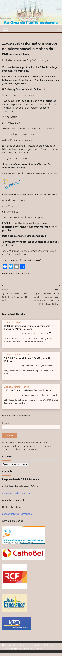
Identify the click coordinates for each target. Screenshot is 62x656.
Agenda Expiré (21, 273)
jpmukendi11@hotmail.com (16, 493)
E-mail (6, 423)
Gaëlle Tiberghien (41, 60)
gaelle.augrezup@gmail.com (17, 514)
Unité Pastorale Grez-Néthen (36, 645)
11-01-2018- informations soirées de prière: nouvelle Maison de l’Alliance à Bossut (28, 327)
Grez (26, 355)
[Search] (58, 29)
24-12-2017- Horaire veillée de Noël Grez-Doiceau (27, 390)
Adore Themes (35, 648)
